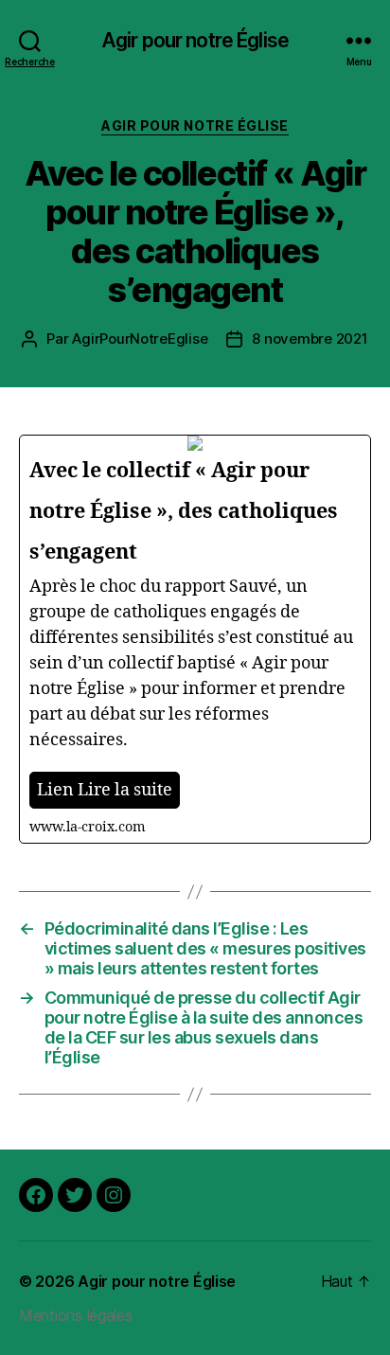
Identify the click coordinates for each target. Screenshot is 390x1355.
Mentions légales (76, 1315)
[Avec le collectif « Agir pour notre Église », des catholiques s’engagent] (195, 639)
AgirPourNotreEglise (139, 339)
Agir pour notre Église (195, 40)
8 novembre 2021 (309, 339)
